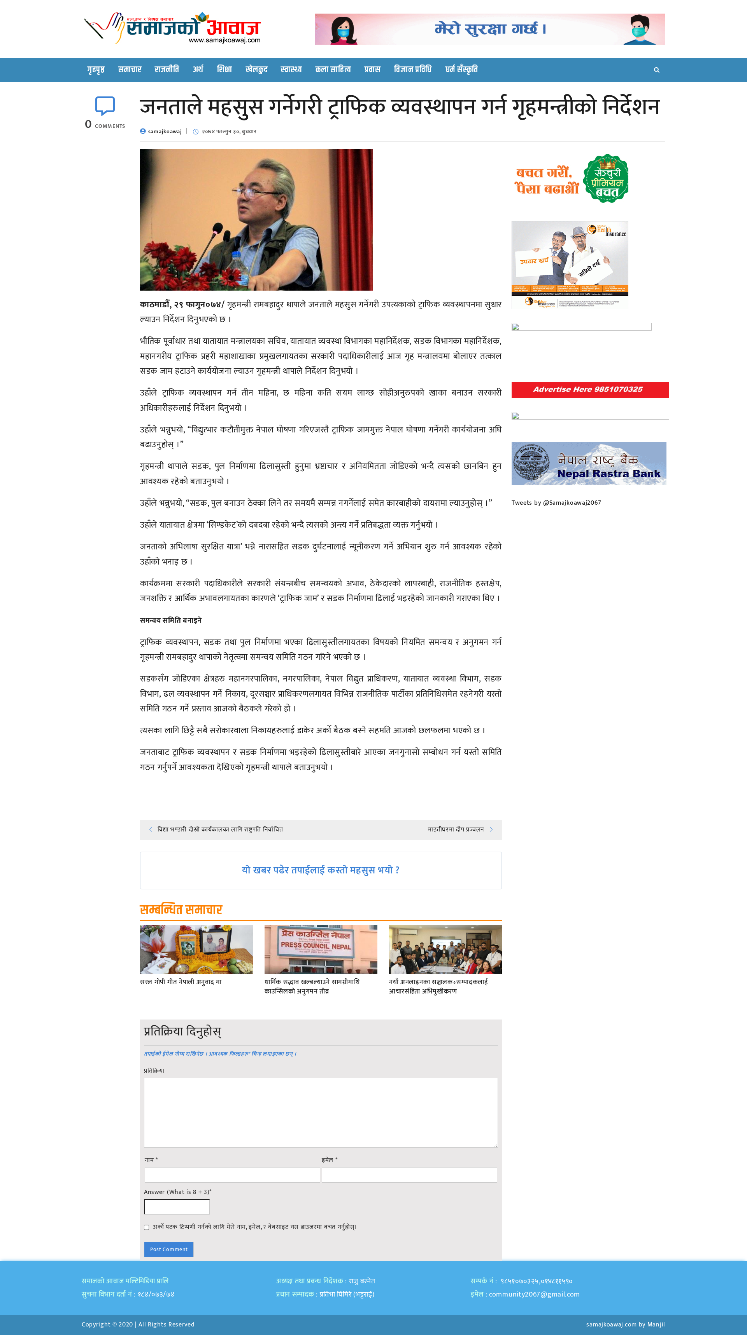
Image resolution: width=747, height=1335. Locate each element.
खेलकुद (257, 70)
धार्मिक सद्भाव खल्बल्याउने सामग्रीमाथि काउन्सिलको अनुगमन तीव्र (312, 987)
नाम (151, 1160)
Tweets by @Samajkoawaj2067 (556, 503)
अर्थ (198, 70)
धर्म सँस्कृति (461, 70)
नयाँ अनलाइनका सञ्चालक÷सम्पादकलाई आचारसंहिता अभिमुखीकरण (438, 987)
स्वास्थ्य (291, 70)
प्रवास (373, 70)
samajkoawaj (165, 131)
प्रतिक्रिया (154, 1071)
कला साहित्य (333, 70)
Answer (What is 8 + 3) (178, 1192)
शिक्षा (224, 70)
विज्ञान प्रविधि (413, 70)
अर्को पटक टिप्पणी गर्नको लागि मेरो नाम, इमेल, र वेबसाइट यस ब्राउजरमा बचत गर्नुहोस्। (255, 1227)
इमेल (330, 1160)
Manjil (656, 1324)
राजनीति (167, 70)
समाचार (130, 70)
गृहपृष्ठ (96, 70)
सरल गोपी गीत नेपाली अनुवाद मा (181, 982)
